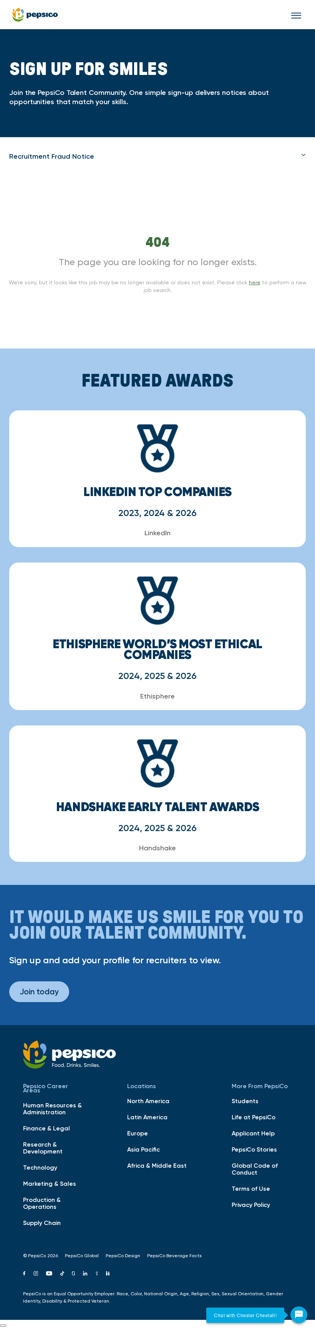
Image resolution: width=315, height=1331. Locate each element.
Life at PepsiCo (253, 1117)
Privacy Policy (251, 1204)
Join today (39, 991)
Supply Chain (42, 1222)
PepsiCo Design (123, 1255)
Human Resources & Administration (52, 1108)
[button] (157, 156)
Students (245, 1100)
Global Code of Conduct (255, 1169)
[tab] (157, 156)
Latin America (147, 1117)
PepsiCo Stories (254, 1149)
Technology (40, 1167)
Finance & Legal (46, 1128)
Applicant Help (253, 1133)
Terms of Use (251, 1188)
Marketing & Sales (49, 1183)
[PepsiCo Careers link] (35, 15)
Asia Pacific (143, 1149)
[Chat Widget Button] (298, 1314)
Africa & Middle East (157, 1165)
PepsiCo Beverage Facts (174, 1255)
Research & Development (43, 1148)
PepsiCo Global (82, 1255)
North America (148, 1100)
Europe (137, 1133)
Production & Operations (42, 1203)
